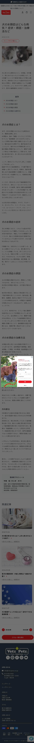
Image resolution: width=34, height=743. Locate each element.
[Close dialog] (32, 357)
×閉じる (25, 385)
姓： (18, 372)
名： (26, 372)
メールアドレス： (21, 376)
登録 (25, 381)
